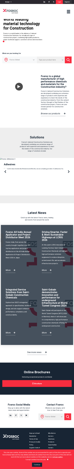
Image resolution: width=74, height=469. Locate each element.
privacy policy (58, 457)
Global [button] (7, 2)
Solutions (51, 439)
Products (51, 442)
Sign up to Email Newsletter (34, 434)
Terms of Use (33, 439)
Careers (50, 447)
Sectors (50, 436)
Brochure (38, 384)
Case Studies (52, 445)
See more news (34, 352)
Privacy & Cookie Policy (34, 443)
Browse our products (51, 113)
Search (67, 416)
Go (68, 60)
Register (67, 2)
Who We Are (52, 433)
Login (59, 2)
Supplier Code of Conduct (34, 449)
